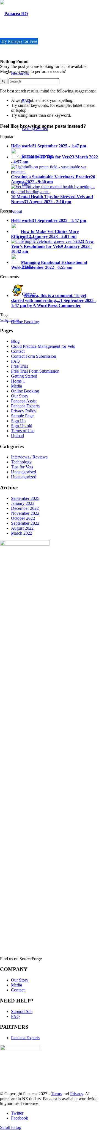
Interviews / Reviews (29, 457)
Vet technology (10, 320)
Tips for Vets (22, 467)
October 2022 (23, 518)
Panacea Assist (24, 401)
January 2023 (22, 503)
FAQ (15, 361)
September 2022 (25, 523)
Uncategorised (23, 471)
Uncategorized (23, 476)
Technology (21, 462)
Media (16, 386)
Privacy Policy (23, 411)
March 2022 (21, 533)
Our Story (19, 396)
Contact (17, 351)
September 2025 (25, 498)
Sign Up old (21, 425)
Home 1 (18, 381)
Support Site (21, 1011)
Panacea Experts (25, 406)
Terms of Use (22, 430)
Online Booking (25, 391)
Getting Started (24, 376)
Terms (56, 1093)
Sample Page (22, 415)
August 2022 (22, 528)
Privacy (76, 1093)
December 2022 (25, 508)
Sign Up (18, 420)
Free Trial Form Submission (35, 371)
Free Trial (19, 366)
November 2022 (25, 513)
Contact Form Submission (33, 356)
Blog (15, 341)
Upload (17, 435)
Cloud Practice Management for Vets (43, 346)
